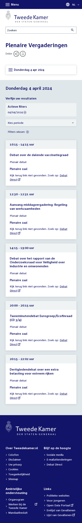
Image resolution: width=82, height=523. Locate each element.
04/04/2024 (15, 112)
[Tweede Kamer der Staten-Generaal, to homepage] (27, 16)
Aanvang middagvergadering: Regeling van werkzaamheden (38, 206)
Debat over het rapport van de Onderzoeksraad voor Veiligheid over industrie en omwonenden (37, 262)
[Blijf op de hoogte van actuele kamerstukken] (23, 54)
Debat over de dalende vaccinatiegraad (39, 155)
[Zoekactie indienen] (73, 30)
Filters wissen (16, 131)
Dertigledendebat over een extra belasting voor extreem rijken (34, 371)
